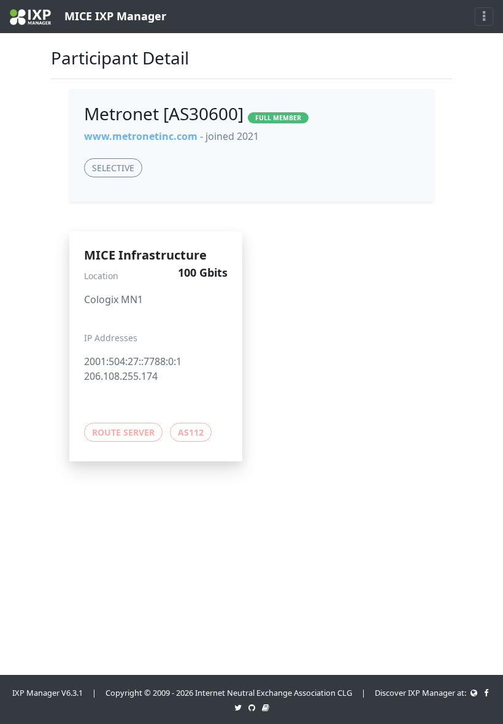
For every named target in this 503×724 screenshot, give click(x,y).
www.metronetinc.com (141, 136)
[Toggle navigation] (484, 16)
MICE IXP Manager (113, 16)
